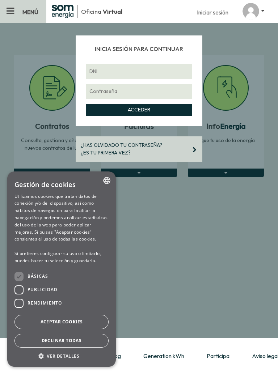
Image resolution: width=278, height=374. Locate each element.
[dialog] (61, 269)
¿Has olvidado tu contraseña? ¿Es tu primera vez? (121, 149)
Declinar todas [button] (62, 340)
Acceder (139, 109)
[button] (61, 356)
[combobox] (106, 180)
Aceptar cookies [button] (62, 322)
